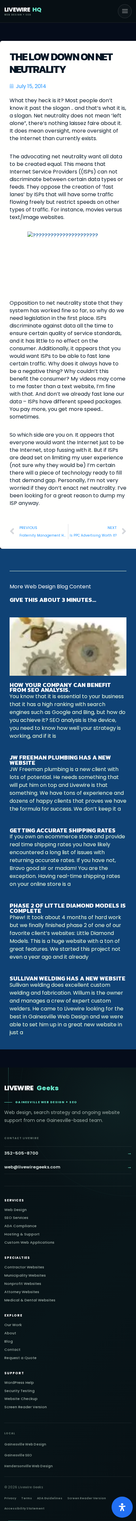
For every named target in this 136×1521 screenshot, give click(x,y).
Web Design (15, 1209)
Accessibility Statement (24, 1508)
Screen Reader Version (25, 1407)
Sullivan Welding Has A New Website (67, 978)
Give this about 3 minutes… (53, 599)
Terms (26, 1498)
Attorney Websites (21, 1291)
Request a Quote (20, 1357)
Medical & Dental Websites (29, 1300)
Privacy (10, 1498)
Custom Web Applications (29, 1242)
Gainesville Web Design (25, 1444)
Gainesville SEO (18, 1455)
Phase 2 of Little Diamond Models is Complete (68, 908)
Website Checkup (21, 1398)
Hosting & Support (22, 1234)
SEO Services (16, 1217)
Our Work (13, 1324)
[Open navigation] (125, 11)
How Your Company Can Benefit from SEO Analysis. (60, 687)
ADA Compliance (20, 1226)
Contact (12, 1349)
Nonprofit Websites (22, 1283)
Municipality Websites (25, 1275)
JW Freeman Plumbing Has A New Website (60, 760)
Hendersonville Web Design (28, 1466)
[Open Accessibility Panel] (122, 1507)
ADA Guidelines (49, 1498)
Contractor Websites (24, 1267)
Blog (8, 1341)
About (10, 1333)
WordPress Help (19, 1382)
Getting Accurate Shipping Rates (63, 830)
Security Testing (19, 1390)
